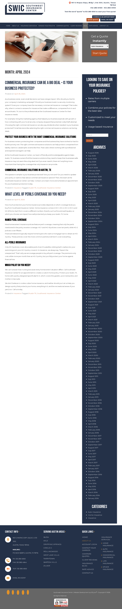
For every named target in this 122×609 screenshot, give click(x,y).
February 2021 (94, 322)
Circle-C (47, 548)
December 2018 (95, 400)
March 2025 (93, 203)
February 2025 (94, 206)
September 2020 (95, 337)
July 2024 (92, 227)
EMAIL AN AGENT (107, 19)
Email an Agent (19, 578)
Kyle (45, 541)
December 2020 (95, 328)
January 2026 (93, 174)
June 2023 (92, 266)
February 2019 (94, 394)
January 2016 (93, 498)
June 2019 (92, 382)
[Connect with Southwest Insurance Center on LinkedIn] (19, 592)
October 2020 (94, 334)
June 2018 (92, 418)
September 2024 (95, 221)
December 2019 (94, 364)
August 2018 (93, 412)
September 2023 (95, 257)
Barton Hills (50, 562)
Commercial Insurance (109, 556)
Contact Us (104, 26)
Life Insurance (108, 562)
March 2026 (93, 168)
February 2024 (94, 242)
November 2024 (95, 215)
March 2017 (92, 462)
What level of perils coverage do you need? (35, 194)
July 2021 (91, 308)
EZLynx (93, 592)
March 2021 (92, 320)
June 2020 (92, 346)
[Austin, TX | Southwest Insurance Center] (25, 8)
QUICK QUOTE (92, 19)
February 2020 (94, 358)
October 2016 (93, 471)
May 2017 (92, 457)
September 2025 (95, 185)
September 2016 (95, 474)
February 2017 (94, 465)
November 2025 (95, 179)
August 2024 (93, 224)
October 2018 (93, 406)
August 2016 (93, 477)
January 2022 (93, 290)
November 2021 (94, 296)
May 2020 (92, 349)
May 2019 (92, 385)
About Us (15, 26)
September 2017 (95, 445)
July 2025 (92, 191)
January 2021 (93, 325)
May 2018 (92, 421)
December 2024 (95, 212)
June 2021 (92, 311)
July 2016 (91, 480)
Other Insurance (108, 568)
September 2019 (95, 373)
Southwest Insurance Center (49, 188)
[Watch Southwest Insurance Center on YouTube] (29, 592)
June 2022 (92, 275)
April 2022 (92, 281)
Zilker (46, 566)
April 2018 (92, 424)
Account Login (89, 544)
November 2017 (94, 439)
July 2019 (91, 379)
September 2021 (95, 302)
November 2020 (95, 331)
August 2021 (93, 305)
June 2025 (92, 194)
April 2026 (92, 165)
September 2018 (95, 409)
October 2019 (93, 370)
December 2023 (95, 248)
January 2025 (93, 209)
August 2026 (93, 153)
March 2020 (93, 355)
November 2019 (94, 367)
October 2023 (94, 254)
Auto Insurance (94, 512)
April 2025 (92, 200)
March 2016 (92, 492)
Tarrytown (49, 559)
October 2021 (93, 299)
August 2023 (93, 260)
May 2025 (92, 197)
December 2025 (95, 177)
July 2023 (92, 263)
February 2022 (94, 287)
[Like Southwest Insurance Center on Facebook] (9, 592)
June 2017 (92, 454)
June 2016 (92, 483)
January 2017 (93, 468)
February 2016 (94, 495)
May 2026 (92, 162)
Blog (85, 26)
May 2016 (92, 486)
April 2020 (92, 352)
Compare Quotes (62, 26)
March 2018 (93, 427)
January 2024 (93, 245)
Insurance (17, 188)
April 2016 (92, 489)
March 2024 (93, 239)
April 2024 (92, 236)
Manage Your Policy (45, 26)
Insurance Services (28, 26)
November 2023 (95, 251)
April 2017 (92, 460)
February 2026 (94, 171)
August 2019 (93, 376)
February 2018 (94, 430)
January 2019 (93, 397)
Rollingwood (50, 551)
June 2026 (92, 159)
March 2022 (93, 284)
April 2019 (92, 388)
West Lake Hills (51, 555)
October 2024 (94, 218)
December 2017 (94, 436)
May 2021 (92, 314)
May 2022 (92, 278)
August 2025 (93, 188)
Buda (46, 537)
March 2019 (92, 391)
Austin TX (32, 188)
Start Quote (100, 53)
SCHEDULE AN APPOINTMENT (104, 17)
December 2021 (94, 293)
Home (8, 26)
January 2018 (93, 433)
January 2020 (93, 361)
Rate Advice (93, 26)
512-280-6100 (110, 8)
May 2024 (92, 233)
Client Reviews (76, 26)
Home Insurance (95, 515)
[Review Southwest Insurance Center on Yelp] (24, 592)
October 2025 (93, 182)
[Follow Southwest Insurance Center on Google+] (14, 592)
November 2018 (95, 403)
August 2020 (93, 340)
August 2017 (93, 448)
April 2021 (92, 317)
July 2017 (91, 451)
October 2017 (93, 442)
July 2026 (92, 156)
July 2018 (92, 415)
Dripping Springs (52, 544)
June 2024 (92, 230)
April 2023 (92, 272)
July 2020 (92, 343)
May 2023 (92, 269)
